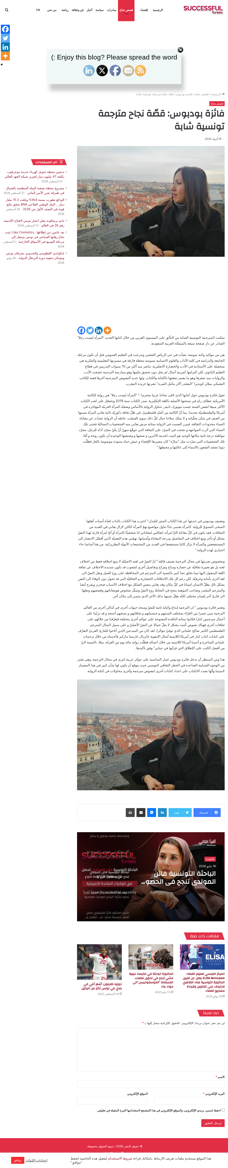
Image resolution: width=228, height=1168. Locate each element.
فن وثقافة (77, 10)
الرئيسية (158, 10)
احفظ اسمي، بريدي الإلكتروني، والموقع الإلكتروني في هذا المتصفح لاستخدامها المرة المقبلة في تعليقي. (159, 1110)
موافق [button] (18, 1160)
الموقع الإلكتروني (137, 1093)
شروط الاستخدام (119, 1158)
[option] (151, 876)
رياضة (65, 10)
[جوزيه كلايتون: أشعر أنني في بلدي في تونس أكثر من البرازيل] (99, 962)
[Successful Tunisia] (203, 10)
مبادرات (111, 10)
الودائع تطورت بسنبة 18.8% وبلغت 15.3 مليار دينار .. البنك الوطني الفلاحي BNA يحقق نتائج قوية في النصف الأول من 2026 (35, 204)
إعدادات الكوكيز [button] (36, 1160)
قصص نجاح (126, 10)
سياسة (100, 10)
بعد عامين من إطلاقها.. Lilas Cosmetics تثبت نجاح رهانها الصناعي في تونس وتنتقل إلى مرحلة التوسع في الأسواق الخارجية (34, 236)
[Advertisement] (151, 294)
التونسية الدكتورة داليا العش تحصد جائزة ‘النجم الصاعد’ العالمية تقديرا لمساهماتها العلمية (181, 878)
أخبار (89, 10)
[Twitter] (90, 330)
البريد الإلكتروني (214, 1093)
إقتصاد (144, 10)
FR (38, 10)
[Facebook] (81, 330)
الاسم (220, 1077)
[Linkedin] (99, 330)
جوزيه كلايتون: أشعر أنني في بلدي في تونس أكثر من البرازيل (101, 986)
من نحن (52, 10)
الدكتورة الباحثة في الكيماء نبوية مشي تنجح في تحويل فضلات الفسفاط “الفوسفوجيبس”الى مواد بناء (151, 980)
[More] (107, 330)
